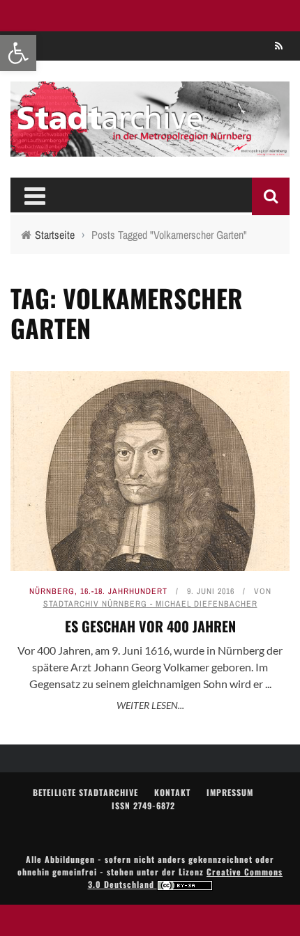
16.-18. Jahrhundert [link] (123, 591)
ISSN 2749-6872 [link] (143, 805)
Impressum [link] (230, 792)
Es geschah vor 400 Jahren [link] (150, 626)
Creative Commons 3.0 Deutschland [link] (185, 878)
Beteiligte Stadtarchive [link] (85, 792)
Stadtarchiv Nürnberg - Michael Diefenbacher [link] (150, 603)
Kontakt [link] (172, 792)
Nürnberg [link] (52, 591)
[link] (18, 53)
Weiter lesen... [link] (150, 705)
